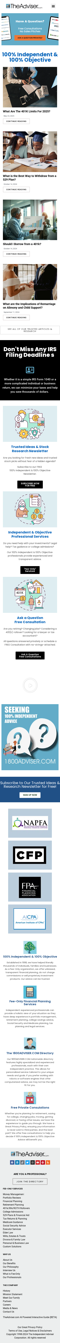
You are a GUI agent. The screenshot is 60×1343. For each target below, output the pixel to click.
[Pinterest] (43, 1162)
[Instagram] (32, 1162)
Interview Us (9, 1270)
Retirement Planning (13, 1204)
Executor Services (12, 1229)
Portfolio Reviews (12, 1197)
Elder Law (8, 1232)
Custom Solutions (12, 1246)
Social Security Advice (14, 1225)
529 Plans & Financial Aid (16, 1215)
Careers (7, 1304)
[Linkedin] (17, 1162)
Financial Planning (12, 1201)
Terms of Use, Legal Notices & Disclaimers (30, 1330)
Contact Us (8, 1311)
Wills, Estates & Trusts (14, 1236)
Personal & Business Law (16, 1243)
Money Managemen (13, 1194)
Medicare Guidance (13, 1222)
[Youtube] (38, 1162)
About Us (7, 1260)
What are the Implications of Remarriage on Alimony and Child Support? (29, 305)
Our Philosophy (11, 1266)
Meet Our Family (11, 1297)
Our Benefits (9, 1263)
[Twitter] (27, 1162)
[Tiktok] (22, 1162)
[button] (5, 29)
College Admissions (13, 1211)
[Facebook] (12, 1162)
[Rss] (48, 1162)
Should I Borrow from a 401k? (22, 244)
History (6, 1290)
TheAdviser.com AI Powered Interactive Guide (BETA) (30, 1317)
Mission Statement (12, 1294)
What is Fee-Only (11, 1273)
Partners (7, 1301)
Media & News (10, 1308)
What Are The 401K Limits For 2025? (26, 111)
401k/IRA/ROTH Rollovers (16, 1208)
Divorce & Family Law (14, 1239)
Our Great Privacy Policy (30, 1327)
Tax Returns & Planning (15, 1218)
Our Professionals (12, 1277)
